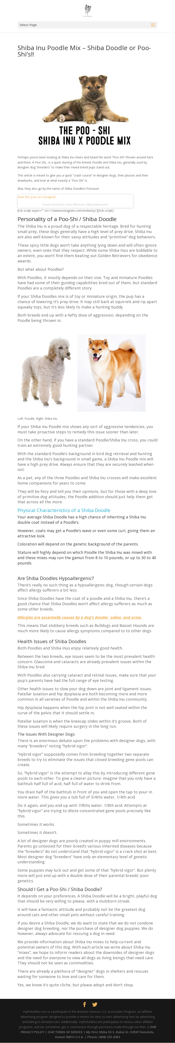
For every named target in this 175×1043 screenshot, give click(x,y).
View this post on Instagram (37, 197)
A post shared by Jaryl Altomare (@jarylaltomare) (75, 204)
